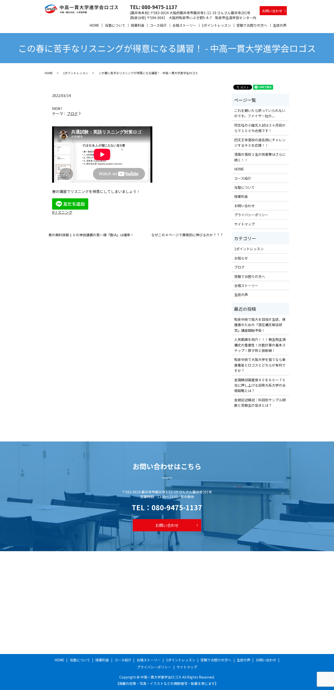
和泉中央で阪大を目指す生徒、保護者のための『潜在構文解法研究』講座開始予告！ (260, 325)
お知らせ (241, 258)
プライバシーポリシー (251, 214)
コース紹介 (158, 25)
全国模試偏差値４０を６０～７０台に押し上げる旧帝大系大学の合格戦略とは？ (260, 385)
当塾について (115, 25)
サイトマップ (244, 224)
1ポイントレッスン (216, 25)
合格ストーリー (184, 25)
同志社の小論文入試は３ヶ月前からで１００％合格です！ (260, 128)
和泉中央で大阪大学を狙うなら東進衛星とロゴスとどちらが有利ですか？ (260, 365)
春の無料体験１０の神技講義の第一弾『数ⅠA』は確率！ (91, 235)
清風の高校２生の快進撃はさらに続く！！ (260, 157)
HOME (94, 25)
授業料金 (138, 25)
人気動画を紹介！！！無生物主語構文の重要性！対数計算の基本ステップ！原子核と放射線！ (260, 345)
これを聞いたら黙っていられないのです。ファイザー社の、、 (259, 113)
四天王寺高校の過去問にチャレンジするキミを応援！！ (260, 142)
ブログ (72, 113)
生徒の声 (280, 25)
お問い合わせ (272, 10)
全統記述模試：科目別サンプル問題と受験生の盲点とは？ (260, 402)
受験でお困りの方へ (251, 25)
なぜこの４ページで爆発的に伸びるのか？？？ (187, 235)
